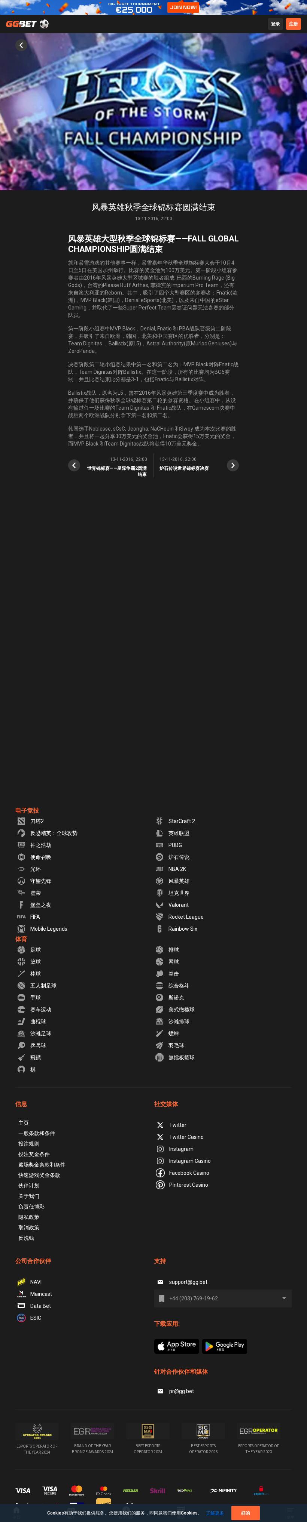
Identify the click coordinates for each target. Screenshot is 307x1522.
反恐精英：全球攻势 (53, 833)
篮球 (35, 962)
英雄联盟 (178, 833)
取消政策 (28, 1227)
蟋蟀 (173, 1033)
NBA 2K (177, 869)
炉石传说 (178, 857)
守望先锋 (40, 881)
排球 (173, 950)
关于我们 (28, 1196)
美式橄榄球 (181, 1010)
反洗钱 (26, 1238)
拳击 (173, 974)
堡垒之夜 (40, 905)
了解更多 (215, 1513)
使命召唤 (40, 857)
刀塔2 (37, 821)
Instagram (181, 1149)
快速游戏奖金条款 (39, 1175)
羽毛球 (176, 1045)
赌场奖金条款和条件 (42, 1165)
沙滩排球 (178, 1022)
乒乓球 (38, 1045)
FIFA (35, 917)
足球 (35, 950)
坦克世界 (178, 893)
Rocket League (186, 917)
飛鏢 (35, 1057)
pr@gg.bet (181, 1391)
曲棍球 (38, 1022)
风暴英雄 (178, 881)
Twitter (177, 1125)
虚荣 (35, 893)
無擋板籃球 (181, 1057)
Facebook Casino (189, 1173)
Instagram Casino (190, 1161)
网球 (173, 962)
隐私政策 (28, 1217)
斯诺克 (176, 998)
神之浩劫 (40, 845)
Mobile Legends (48, 929)
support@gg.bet (188, 1282)
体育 (21, 939)
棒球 (35, 974)
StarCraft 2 (181, 821)
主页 (23, 1123)
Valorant (178, 905)
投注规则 (28, 1144)
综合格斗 (178, 986)
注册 (293, 24)
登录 (275, 24)
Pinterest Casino (188, 1185)
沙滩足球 (40, 1033)
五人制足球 (43, 986)
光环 (35, 869)
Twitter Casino (186, 1137)
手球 (35, 998)
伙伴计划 (28, 1186)
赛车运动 (40, 1010)
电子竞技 (27, 810)
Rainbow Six (182, 929)
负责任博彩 (31, 1207)
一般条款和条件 (36, 1133)
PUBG (175, 845)
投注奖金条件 (34, 1154)
